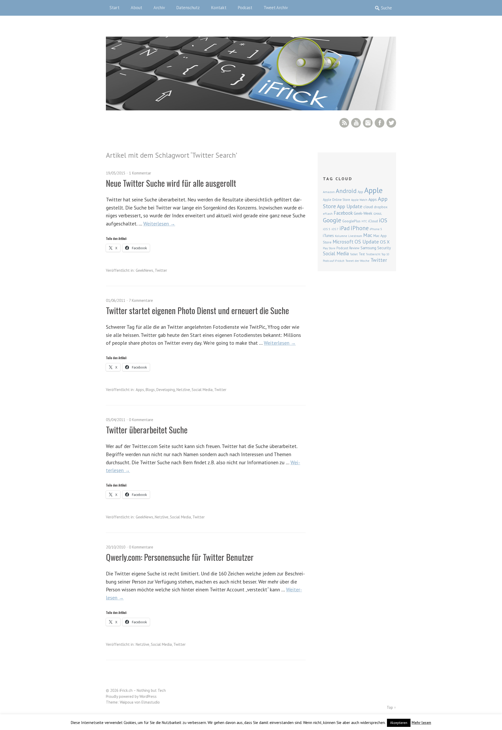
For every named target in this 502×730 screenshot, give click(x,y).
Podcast (245, 7)
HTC (364, 221)
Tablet (354, 254)
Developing (165, 389)
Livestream (355, 236)
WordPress (148, 696)
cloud (368, 206)
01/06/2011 (115, 300)
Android (346, 191)
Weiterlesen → (159, 223)
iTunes (328, 235)
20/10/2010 (115, 547)
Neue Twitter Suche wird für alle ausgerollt (171, 183)
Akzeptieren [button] (398, 723)
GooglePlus (351, 221)
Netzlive (183, 389)
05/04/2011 (115, 419)
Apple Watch (359, 200)
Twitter (391, 123)
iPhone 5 (376, 229)
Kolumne (341, 236)
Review (354, 248)
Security (384, 247)
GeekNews (144, 270)
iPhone (360, 228)
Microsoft (343, 242)
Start (114, 7)
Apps (140, 389)
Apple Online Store (336, 199)
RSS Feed (344, 123)
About (136, 7)
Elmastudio (150, 702)
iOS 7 (335, 229)
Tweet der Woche (357, 261)
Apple (373, 190)
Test (362, 254)
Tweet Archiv (276, 7)
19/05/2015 (115, 173)
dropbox (380, 207)
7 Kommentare (141, 300)
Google (332, 220)
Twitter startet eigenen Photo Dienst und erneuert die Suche (197, 310)
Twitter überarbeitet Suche (146, 429)
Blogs (150, 389)
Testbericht (373, 254)
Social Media (202, 389)
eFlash (328, 214)
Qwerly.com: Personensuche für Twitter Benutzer (180, 557)
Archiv (159, 7)
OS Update (367, 241)
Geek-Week (363, 213)
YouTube (356, 123)
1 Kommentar (140, 173)
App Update (349, 206)
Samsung (368, 247)
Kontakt (218, 7)
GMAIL (377, 214)
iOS (383, 220)
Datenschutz (188, 7)
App (360, 192)
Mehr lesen (421, 722)
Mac (367, 235)
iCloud (373, 221)
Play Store (329, 248)
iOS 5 (326, 229)
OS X (385, 242)
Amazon (329, 192)
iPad (344, 228)
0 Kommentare (141, 419)
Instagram (368, 123)
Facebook (379, 123)
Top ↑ (391, 707)
